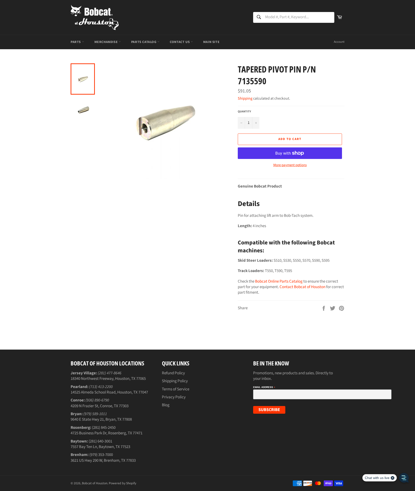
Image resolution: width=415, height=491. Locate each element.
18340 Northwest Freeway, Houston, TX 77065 (108, 379)
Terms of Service (175, 389)
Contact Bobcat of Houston (302, 287)
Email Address (264, 387)
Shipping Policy (175, 381)
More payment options (290, 165)
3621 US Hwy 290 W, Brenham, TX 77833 (103, 460)
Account (339, 42)
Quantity (244, 112)
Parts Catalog (144, 42)
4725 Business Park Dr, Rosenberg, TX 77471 (106, 433)
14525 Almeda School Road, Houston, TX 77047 (109, 392)
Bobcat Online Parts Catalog (279, 281)
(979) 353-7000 (101, 455)
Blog (166, 405)
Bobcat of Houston (94, 483)
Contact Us (180, 42)
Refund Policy (173, 373)
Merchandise (106, 42)
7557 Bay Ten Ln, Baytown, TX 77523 (100, 447)
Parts (76, 42)
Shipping (245, 98)
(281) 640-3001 (100, 441)
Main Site (211, 42)
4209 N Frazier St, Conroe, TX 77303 (99, 406)
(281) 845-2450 (104, 427)
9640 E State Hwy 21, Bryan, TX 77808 (101, 419)
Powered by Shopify (122, 483)
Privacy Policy (174, 397)
